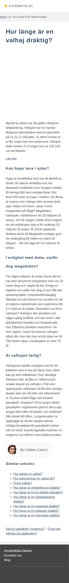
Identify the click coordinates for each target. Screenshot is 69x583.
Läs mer (11, 158)
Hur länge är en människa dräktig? (36, 515)
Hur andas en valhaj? (28, 474)
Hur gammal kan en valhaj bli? (34, 478)
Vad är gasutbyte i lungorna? (25, 529)
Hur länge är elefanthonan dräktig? (37, 487)
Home (3, 17)
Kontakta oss (13, 555)
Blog (7, 560)
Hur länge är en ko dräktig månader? (38, 492)
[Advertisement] (34, 83)
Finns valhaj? (22, 483)
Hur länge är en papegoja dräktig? (36, 506)
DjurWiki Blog (21, 6)
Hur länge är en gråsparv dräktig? (36, 510)
